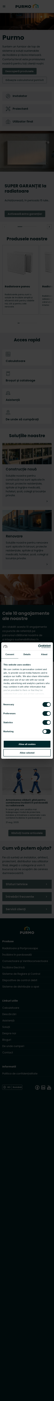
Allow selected (27, 753)
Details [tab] (27, 654)
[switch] (46, 713)
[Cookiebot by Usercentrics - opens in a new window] (38, 646)
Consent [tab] (9, 654)
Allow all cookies (27, 744)
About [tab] (44, 654)
